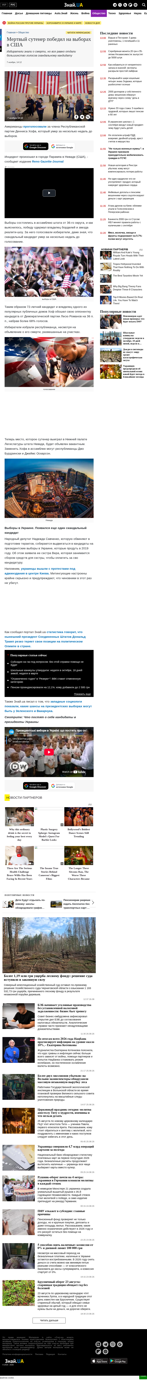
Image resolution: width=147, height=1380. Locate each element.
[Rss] (125, 5)
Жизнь (74, 13)
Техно (112, 13)
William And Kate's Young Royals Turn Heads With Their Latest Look (128, 255)
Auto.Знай (61, 13)
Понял (143, 1376)
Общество (98, 13)
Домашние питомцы (39, 13)
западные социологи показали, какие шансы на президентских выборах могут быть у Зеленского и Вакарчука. (48, 706)
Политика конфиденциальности (17, 1354)
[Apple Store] (100, 1361)
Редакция (50, 1354)
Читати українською (78, 33)
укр (4, 5)
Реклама (39, 1354)
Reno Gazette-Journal (48, 161)
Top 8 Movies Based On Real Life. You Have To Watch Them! (128, 300)
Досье (19, 13)
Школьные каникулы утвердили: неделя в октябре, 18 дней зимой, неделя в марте (46, 672)
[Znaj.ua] (74, 5)
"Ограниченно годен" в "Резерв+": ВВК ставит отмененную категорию (46, 680)
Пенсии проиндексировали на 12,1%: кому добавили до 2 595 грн (50, 687)
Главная (7, 13)
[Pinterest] (135, 5)
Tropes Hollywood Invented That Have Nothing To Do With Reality (128, 267)
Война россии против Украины (25, 23)
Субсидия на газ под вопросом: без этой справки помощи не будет (47, 663)
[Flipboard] (130, 5)
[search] (144, 5)
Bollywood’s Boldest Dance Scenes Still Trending (79, 833)
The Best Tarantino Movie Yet (128, 275)
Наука (137, 13)
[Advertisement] (49, 415)
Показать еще (82, 694)
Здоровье (125, 13)
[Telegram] (115, 5)
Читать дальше (49, 1320)
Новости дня (92, 23)
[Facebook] (76, 117)
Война (85, 13)
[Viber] (120, 5)
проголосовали (35, 126)
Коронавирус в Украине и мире (64, 23)
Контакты (62, 1354)
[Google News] (120, 1344)
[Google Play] (118, 1361)
